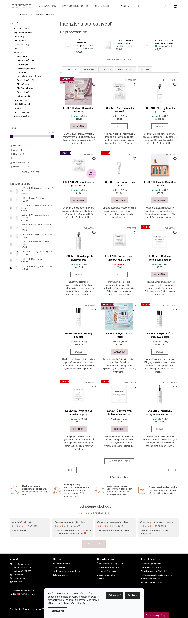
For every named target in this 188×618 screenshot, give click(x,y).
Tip (16, 158)
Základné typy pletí (106, 575)
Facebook (18, 574)
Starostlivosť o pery (26, 60)
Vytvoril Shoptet (171, 609)
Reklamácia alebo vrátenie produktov (158, 575)
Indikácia (18, 48)
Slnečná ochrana (25, 88)
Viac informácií (79, 603)
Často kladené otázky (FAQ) (110, 564)
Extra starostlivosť (25, 96)
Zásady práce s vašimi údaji (154, 571)
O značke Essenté (61, 564)
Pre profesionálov (22, 112)
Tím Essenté (59, 567)
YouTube (18, 581)
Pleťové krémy (23, 84)
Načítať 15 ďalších (119, 461)
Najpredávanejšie (125, 69)
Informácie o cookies (150, 579)
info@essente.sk (22, 564)
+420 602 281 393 (22, 571)
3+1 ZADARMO (21, 28)
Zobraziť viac (94, 543)
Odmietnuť (114, 595)
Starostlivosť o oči (25, 80)
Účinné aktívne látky (106, 571)
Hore (70, 470)
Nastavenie (57, 610)
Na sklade (20, 145)
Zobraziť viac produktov (118, 59)
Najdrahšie (106, 69)
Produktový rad (21, 100)
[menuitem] (47, 6)
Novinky (100, 579)
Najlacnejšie (88, 69)
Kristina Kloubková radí (108, 567)
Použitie (18, 52)
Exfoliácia (21, 72)
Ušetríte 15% (21, 167)
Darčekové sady (21, 44)
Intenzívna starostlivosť (29, 76)
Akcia (17, 150)
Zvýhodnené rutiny (23, 32)
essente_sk (19, 578)
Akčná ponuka (20, 40)
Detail (119, 126)
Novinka (18, 154)
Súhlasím (133, 595)
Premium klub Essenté (151, 582)
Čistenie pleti (23, 64)
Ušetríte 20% (21, 162)
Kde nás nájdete (61, 575)
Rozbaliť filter (31, 172)
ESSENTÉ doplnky (22, 104)
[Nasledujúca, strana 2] (169, 470)
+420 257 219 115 (22, 567)
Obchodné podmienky (151, 564)
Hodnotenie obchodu (94, 506)
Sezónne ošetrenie (23, 116)
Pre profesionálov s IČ (151, 567)
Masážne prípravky (26, 68)
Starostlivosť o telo (25, 92)
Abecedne (145, 69)
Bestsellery (19, 36)
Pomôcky (18, 108)
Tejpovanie (22, 56)
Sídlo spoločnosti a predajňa (66, 571)
